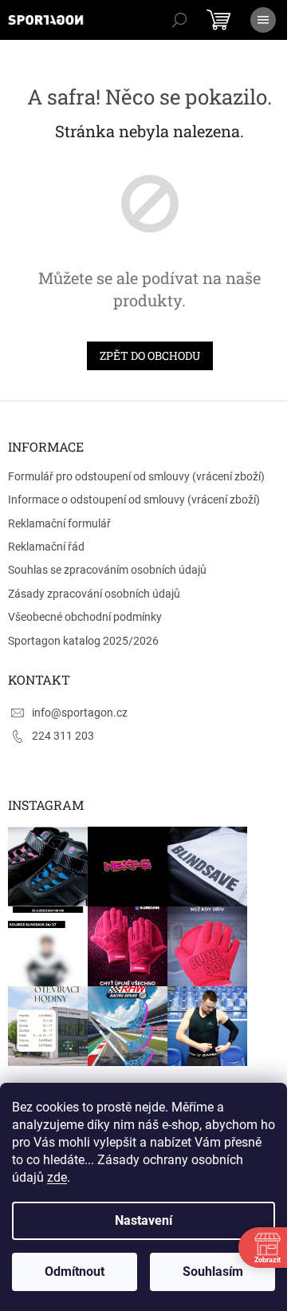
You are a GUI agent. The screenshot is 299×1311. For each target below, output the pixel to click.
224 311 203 (63, 735)
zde (57, 1177)
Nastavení (143, 1220)
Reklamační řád (46, 546)
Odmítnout (74, 1271)
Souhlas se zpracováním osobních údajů (107, 569)
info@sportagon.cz (80, 712)
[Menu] (263, 20)
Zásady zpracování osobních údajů (94, 593)
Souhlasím (213, 1271)
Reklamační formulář (59, 523)
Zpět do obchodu (150, 355)
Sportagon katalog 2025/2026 (83, 640)
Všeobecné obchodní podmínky (85, 616)
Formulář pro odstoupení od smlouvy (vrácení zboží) (136, 476)
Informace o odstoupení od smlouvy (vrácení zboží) (134, 499)
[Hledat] (179, 20)
